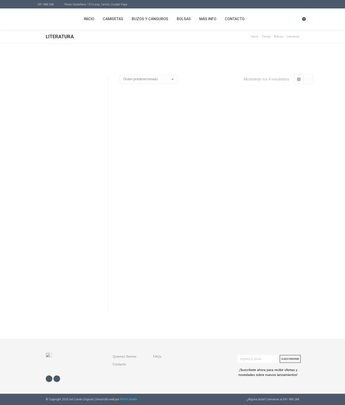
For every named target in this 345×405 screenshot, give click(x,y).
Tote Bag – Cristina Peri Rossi (149, 182)
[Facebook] (49, 378)
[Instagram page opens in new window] (310, 4)
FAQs (157, 356)
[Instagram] (57, 378)
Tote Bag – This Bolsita (149, 299)
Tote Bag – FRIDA (283, 182)
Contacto (119, 364)
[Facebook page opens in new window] (303, 4)
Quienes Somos (124, 356)
